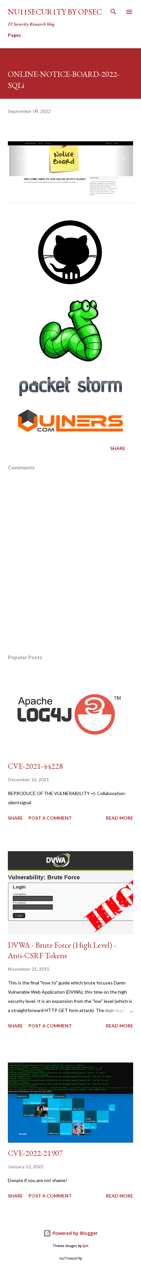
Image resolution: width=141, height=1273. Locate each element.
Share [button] (117, 448)
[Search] (113, 12)
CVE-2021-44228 (35, 766)
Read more (119, 818)
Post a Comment (50, 818)
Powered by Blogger (74, 1233)
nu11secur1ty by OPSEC (55, 12)
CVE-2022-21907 (35, 1153)
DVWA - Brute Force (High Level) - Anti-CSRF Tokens (62, 950)
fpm (86, 1246)
